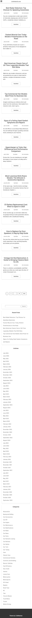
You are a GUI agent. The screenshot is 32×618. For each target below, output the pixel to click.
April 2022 (6, 451)
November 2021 (7, 465)
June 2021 (6, 475)
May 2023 (6, 416)
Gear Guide (6, 569)
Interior (5, 571)
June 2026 (6, 356)
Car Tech (5, 547)
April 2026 (6, 361)
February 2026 (7, 366)
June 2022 (6, 446)
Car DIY (5, 519)
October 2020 (7, 497)
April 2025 (6, 394)
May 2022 (6, 448)
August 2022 (6, 440)
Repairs (5, 585)
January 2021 (7, 489)
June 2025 (6, 388)
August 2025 (6, 383)
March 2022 (6, 454)
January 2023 (7, 426)
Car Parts (6, 536)
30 (19, 293)
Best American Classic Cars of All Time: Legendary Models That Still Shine (16, 65)
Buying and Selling (8, 514)
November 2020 (7, 495)
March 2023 (6, 421)
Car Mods (6, 530)
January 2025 (7, 402)
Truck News (6, 598)
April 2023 (6, 418)
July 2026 (6, 353)
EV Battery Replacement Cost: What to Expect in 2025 (16, 206)
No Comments (25, 13)
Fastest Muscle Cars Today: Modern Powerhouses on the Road (16, 37)
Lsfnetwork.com (16, 1)
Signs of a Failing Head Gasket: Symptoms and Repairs (16, 122)
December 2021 (7, 462)
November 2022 (7, 432)
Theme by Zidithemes (16, 615)
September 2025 (7, 380)
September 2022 (7, 437)
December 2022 (7, 429)
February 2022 (7, 456)
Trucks (5, 601)
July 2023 (6, 410)
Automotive (6, 511)
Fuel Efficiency (7, 566)
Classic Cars (6, 555)
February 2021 (7, 486)
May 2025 (6, 391)
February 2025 (7, 399)
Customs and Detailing (9, 560)
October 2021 (7, 467)
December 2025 (7, 372)
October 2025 (7, 377)
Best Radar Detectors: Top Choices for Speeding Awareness (16, 9)
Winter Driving (7, 604)
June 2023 (6, 413)
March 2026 (6, 364)
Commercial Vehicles (9, 558)
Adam (16, 13)
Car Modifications (8, 528)
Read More (16, 24)
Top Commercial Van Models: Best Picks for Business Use (16, 95)
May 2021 (6, 478)
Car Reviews (6, 541)
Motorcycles (6, 577)
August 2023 (6, 407)
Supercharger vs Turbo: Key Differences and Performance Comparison (16, 149)
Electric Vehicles (8, 563)
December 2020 (7, 492)
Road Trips (6, 588)
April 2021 (6, 481)
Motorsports (6, 579)
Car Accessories (8, 517)
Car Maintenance (8, 525)
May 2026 (6, 358)
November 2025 (7, 375)
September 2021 (7, 470)
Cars (4, 552)
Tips (4, 593)
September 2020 (7, 500)
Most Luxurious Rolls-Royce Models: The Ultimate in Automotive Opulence (16, 178)
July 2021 (6, 473)
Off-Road (5, 582)
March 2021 (6, 484)
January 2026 (7, 369)
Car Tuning (6, 549)
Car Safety (6, 544)
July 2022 (6, 443)
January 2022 (7, 459)
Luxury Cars (6, 574)
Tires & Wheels (7, 596)
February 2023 (7, 424)
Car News (6, 533)
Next (24, 293)
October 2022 (7, 435)
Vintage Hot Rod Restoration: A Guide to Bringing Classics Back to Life (16, 260)
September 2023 (7, 405)
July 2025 (6, 386)
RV (4, 590)
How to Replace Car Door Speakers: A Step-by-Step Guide (16, 232)
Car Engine (6, 522)
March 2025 (6, 396)
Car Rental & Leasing (9, 539)
